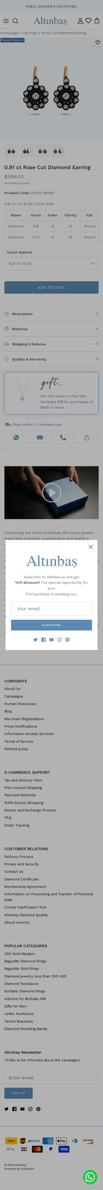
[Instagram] (59, 640)
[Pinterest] (67, 640)
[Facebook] (43, 640)
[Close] (91, 547)
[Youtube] (51, 640)
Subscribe (51, 625)
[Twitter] (36, 640)
